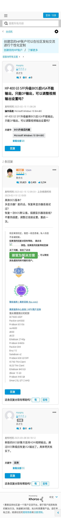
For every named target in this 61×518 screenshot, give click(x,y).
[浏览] (5, 15)
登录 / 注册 (51, 15)
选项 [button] (56, 31)
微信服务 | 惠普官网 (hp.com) (23, 302)
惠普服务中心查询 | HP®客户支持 (25, 309)
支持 (16, 462)
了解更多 (33, 50)
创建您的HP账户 (13, 50)
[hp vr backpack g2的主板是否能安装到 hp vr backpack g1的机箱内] (20, 57)
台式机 (9, 31)
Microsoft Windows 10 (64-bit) (29, 135)
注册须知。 (39, 512)
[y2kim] (9, 173)
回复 (12, 148)
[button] (54, 65)
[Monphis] (9, 68)
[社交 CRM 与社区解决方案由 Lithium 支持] (36, 498)
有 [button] (35, 399)
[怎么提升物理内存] (23, 57)
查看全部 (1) (18, 468)
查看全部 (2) (18, 140)
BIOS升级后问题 (22, 129)
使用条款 (27, 512)
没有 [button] (45, 399)
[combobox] (30, 23)
